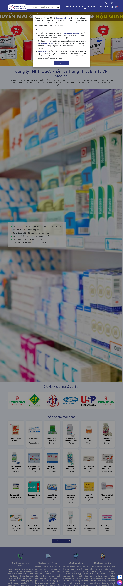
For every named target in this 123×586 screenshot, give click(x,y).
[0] (116, 7)
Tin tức (99, 6)
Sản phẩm (84, 7)
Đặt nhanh (76, 6)
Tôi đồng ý (61, 63)
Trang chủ (67, 6)
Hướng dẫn (91, 6)
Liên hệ (106, 6)
